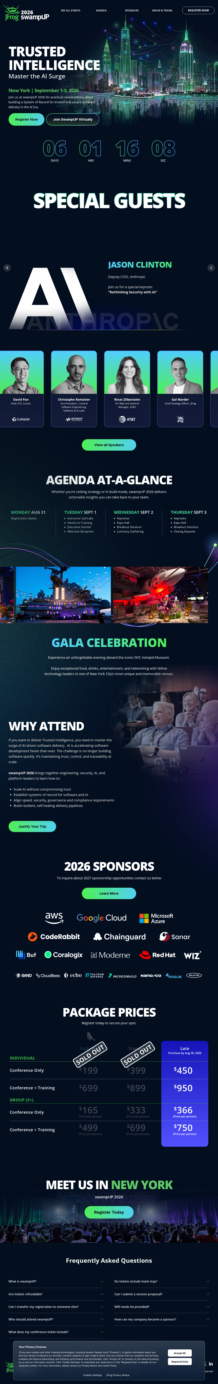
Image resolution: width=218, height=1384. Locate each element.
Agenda (101, 10)
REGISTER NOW (198, 10)
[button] (7, 268)
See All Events (70, 10)
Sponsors (132, 10)
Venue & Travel (162, 10)
